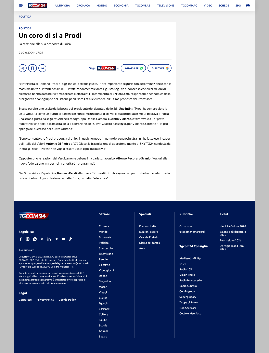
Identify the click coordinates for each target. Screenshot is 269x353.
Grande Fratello (149, 237)
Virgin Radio (187, 274)
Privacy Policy (45, 299)
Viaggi (103, 292)
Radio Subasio (188, 285)
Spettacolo (106, 248)
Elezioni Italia (147, 226)
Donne (103, 275)
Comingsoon (187, 291)
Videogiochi (106, 270)
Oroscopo (185, 226)
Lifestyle (104, 264)
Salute (103, 319)
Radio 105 (185, 269)
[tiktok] (70, 239)
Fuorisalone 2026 (230, 240)
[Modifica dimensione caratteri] (42, 68)
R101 (182, 263)
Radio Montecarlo (190, 280)
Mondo (103, 231)
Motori (103, 286)
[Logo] (37, 5)
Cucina (103, 297)
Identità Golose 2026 (233, 226)
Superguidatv (187, 296)
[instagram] (28, 239)
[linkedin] (49, 239)
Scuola (103, 325)
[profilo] (248, 5)
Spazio (103, 336)
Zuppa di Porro (188, 302)
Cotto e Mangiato (190, 313)
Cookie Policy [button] (67, 299)
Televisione (106, 253)
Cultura (103, 314)
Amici (143, 248)
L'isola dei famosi (149, 242)
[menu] (21, 5)
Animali (104, 331)
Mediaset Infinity (190, 258)
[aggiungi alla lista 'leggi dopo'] (32, 68)
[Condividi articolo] (23, 68)
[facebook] (21, 239)
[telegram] (56, 239)
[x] (42, 239)
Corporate (25, 299)
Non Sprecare (188, 307)
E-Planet (104, 308)
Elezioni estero (148, 231)
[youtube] (63, 239)
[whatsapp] (35, 239)
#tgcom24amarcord (192, 231)
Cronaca (104, 226)
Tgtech (103, 303)
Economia (105, 237)
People (103, 259)
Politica (104, 242)
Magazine (105, 281)
